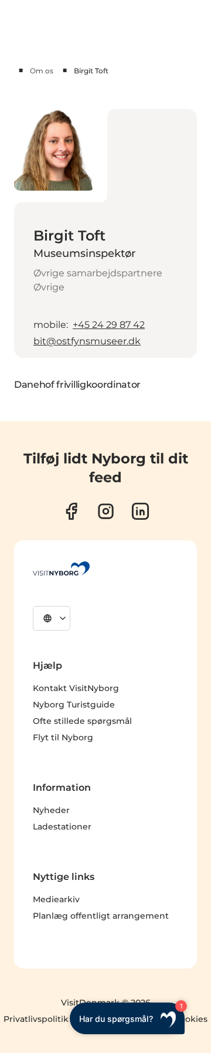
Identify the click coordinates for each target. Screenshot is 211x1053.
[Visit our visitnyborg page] (71, 511)
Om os (41, 70)
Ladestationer (62, 826)
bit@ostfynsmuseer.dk (87, 341)
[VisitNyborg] (61, 568)
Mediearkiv (56, 899)
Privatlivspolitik (36, 1019)
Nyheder (51, 810)
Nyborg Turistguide (74, 704)
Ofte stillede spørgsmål (82, 721)
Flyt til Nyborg (63, 737)
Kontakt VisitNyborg (76, 688)
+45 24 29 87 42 (109, 324)
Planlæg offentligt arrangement (101, 915)
